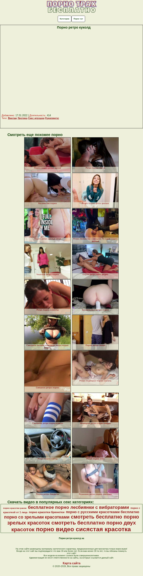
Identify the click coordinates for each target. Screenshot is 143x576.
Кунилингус (52, 118)
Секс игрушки (36, 118)
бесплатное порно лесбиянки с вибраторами (78, 507)
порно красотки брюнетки (46, 512)
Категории (64, 19)
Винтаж (12, 118)
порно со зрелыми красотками (36, 517)
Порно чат (78, 19)
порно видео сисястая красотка (83, 529)
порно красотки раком (14, 508)
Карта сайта (71, 563)
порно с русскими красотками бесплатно (102, 512)
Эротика (22, 118)
